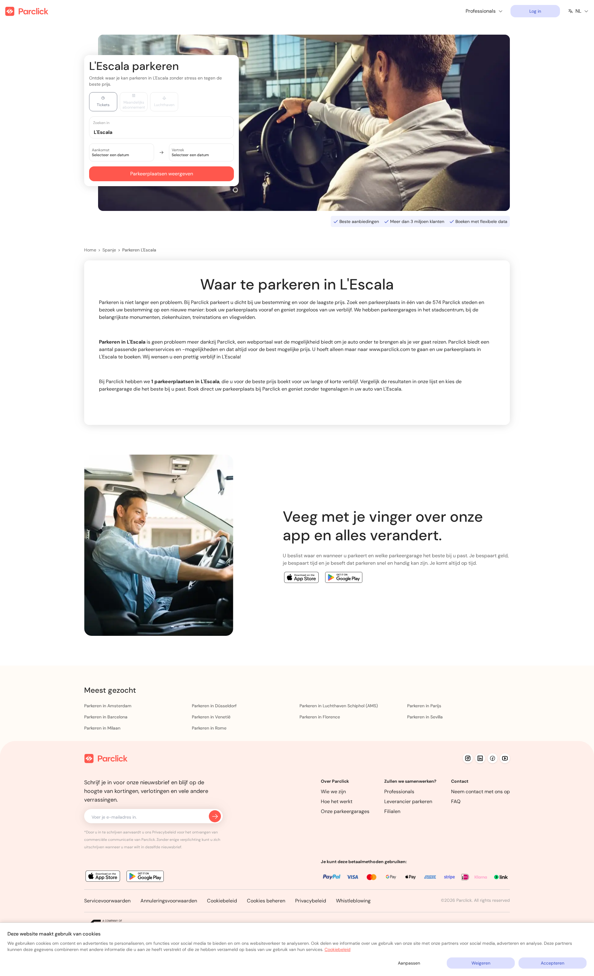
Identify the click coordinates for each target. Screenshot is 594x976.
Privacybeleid (310, 900)
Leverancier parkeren (408, 801)
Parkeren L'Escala (139, 250)
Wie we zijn (333, 791)
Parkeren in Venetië (211, 717)
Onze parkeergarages (345, 811)
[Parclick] (27, 11)
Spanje (109, 250)
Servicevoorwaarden (107, 900)
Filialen (392, 811)
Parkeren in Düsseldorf (214, 705)
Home (90, 250)
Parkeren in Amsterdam (107, 705)
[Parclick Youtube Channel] (505, 758)
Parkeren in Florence (319, 717)
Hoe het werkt (336, 801)
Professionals (399, 791)
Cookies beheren (266, 900)
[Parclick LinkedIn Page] (480, 758)
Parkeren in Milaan (102, 728)
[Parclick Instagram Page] (468, 758)
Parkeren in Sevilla (425, 717)
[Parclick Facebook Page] (492, 758)
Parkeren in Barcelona (105, 717)
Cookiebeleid (222, 900)
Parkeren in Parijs (424, 705)
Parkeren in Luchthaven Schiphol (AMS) (338, 705)
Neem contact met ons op (480, 791)
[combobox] (167, 132)
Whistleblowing (353, 900)
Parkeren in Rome (209, 728)
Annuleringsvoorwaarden (168, 900)
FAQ (456, 801)
